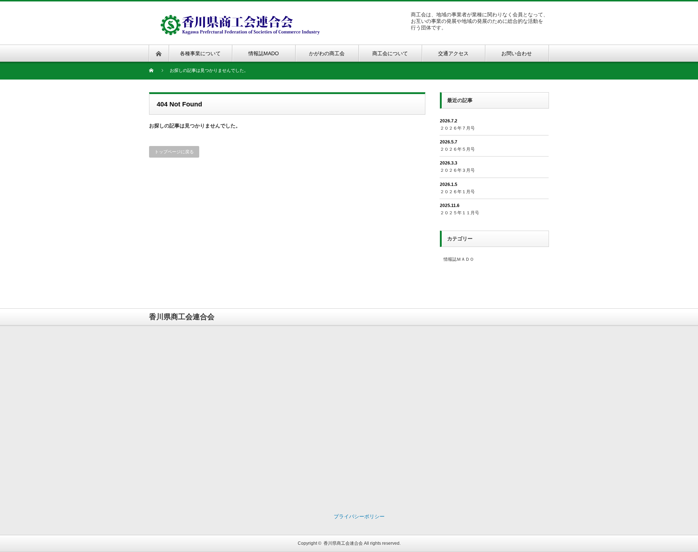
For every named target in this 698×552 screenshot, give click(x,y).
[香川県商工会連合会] (242, 18)
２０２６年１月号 (457, 191)
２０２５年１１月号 (459, 212)
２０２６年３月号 (457, 170)
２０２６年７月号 (457, 128)
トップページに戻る (174, 151)
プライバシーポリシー (359, 516)
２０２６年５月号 (457, 149)
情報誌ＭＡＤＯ (459, 259)
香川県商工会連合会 (343, 543)
